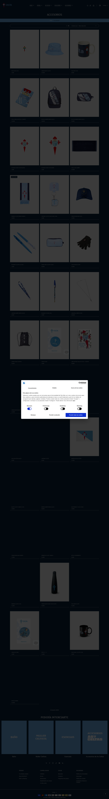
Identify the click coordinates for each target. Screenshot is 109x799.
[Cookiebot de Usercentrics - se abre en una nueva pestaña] (79, 383)
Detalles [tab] (54, 388)
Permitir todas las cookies (76, 415)
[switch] (46, 409)
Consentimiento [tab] (32, 388)
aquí (74, 400)
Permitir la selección (54, 415)
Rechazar (33, 415)
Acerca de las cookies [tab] (76, 388)
